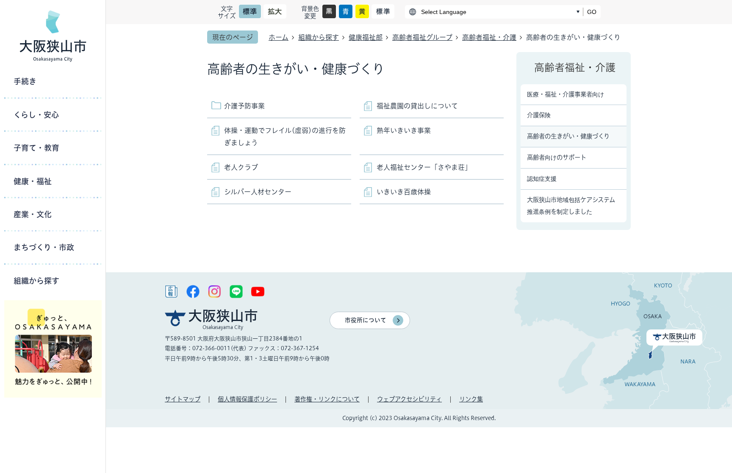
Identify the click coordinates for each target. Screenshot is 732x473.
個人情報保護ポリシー (247, 399)
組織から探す (318, 37)
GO (591, 11)
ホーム (278, 37)
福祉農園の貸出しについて (417, 105)
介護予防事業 (244, 105)
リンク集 (471, 399)
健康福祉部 (366, 37)
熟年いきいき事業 (404, 130)
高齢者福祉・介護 (489, 37)
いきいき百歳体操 (404, 191)
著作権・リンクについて (327, 399)
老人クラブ (241, 167)
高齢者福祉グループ (422, 37)
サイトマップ (182, 399)
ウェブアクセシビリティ (409, 399)
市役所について (365, 320)
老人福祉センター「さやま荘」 (424, 167)
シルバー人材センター (257, 191)
